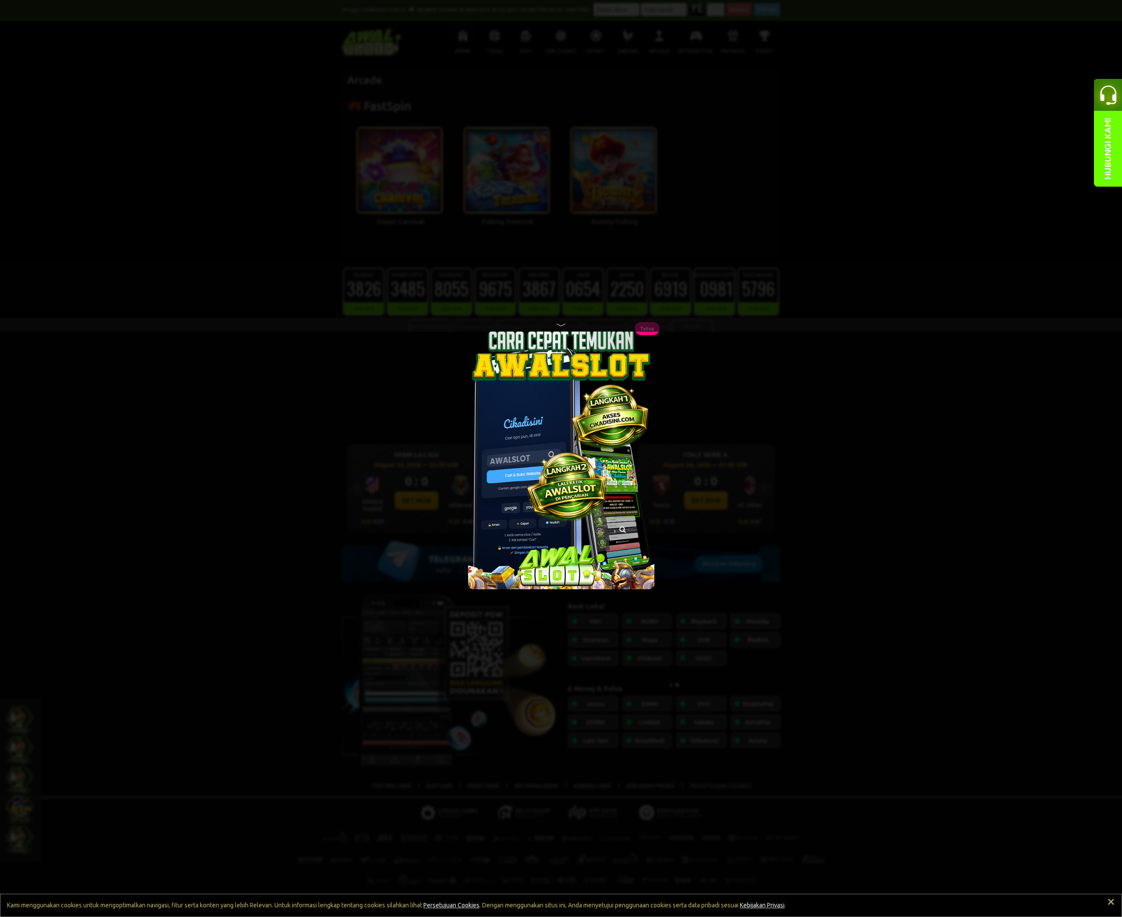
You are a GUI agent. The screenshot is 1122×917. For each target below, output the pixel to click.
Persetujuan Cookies (451, 905)
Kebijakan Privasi (762, 905)
